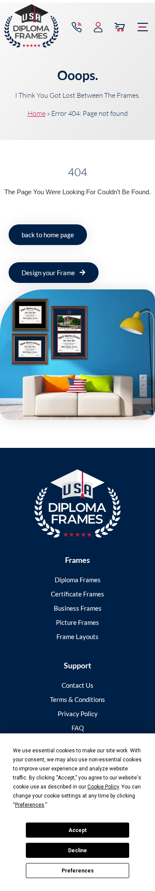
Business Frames (78, 608)
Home (37, 113)
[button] (143, 27)
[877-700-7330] (76, 27)
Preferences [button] (29, 805)
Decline (77, 851)
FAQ (77, 728)
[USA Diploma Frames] (77, 503)
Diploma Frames (78, 580)
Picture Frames (77, 622)
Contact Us (77, 685)
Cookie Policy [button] (103, 787)
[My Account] (98, 27)
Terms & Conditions (77, 699)
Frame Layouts (77, 636)
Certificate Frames (77, 594)
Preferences (78, 871)
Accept (77, 830)
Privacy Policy (78, 713)
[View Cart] (119, 27)
